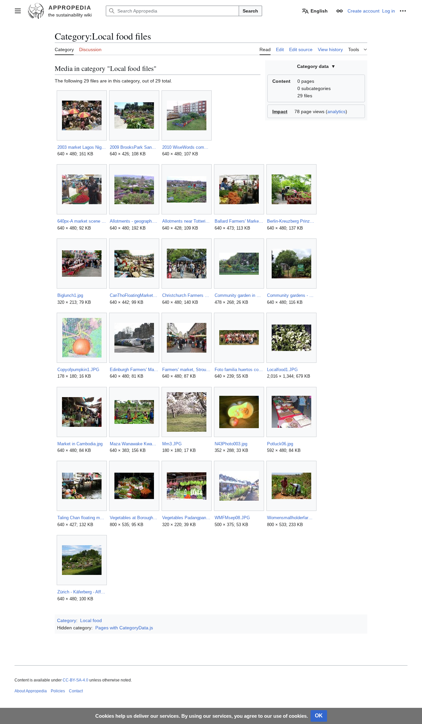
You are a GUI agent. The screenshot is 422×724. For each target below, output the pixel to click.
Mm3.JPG (172, 443)
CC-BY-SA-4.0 (75, 680)
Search (250, 11)
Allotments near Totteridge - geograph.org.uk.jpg (186, 221)
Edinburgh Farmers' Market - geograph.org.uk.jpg (134, 369)
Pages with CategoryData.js (124, 627)
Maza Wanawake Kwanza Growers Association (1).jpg (134, 443)
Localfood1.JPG (282, 369)
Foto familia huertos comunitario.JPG (239, 369)
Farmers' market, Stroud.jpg (186, 369)
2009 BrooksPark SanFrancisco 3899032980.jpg (134, 147)
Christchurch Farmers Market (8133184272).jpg (186, 295)
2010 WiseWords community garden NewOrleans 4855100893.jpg (186, 147)
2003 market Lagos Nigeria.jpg (81, 147)
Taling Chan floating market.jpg (81, 517)
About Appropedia (31, 691)
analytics (336, 111)
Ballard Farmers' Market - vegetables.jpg (239, 221)
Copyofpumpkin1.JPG (78, 369)
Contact (76, 691)
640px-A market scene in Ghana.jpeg (81, 221)
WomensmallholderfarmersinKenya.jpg (291, 517)
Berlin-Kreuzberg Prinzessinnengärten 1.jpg (291, 221)
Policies (58, 691)
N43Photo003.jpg (231, 443)
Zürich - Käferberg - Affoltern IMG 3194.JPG (81, 591)
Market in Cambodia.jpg (80, 443)
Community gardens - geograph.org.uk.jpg (291, 295)
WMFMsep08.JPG (232, 517)
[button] (18, 11)
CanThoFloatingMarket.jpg (134, 295)
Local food (91, 620)
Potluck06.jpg (280, 443)
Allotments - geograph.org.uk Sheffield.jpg (134, 221)
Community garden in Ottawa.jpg (239, 295)
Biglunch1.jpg (70, 295)
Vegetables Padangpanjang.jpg (186, 517)
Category (66, 620)
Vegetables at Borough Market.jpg (134, 517)
